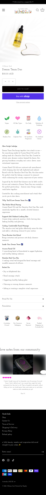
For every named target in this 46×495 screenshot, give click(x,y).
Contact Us (6, 421)
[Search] (37, 10)
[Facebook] (3, 460)
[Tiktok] (13, 460)
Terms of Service (8, 424)
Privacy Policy (7, 431)
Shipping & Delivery (9, 427)
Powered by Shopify (21, 486)
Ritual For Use (7, 299)
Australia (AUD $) (8, 481)
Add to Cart (23, 89)
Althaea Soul (7, 66)
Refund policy (7, 434)
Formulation (6, 306)
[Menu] (3, 10)
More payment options (23, 102)
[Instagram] (8, 460)
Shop (4, 417)
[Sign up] (43, 452)
